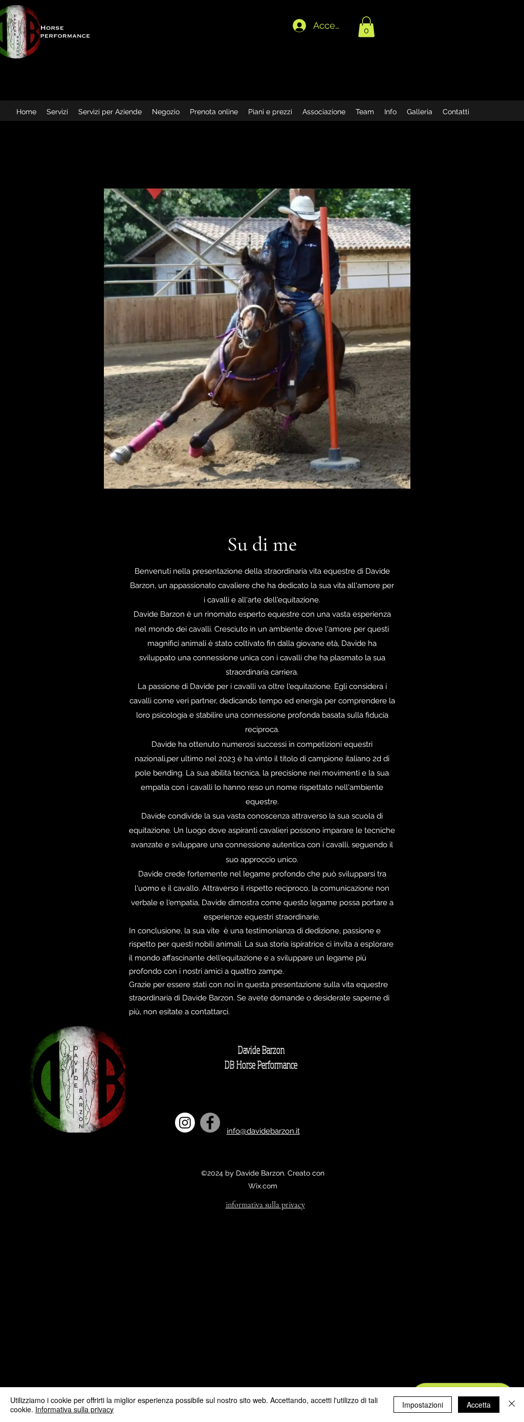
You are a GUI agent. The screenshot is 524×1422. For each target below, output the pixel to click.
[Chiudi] (512, 1404)
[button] (366, 26)
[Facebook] (210, 1123)
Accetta (479, 1404)
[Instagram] (185, 1123)
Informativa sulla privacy (74, 1409)
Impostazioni (422, 1404)
